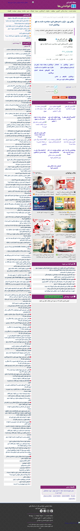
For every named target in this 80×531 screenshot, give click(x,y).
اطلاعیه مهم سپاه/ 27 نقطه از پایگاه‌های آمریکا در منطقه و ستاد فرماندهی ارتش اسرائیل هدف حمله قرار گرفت (18, 452)
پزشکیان (63, 97)
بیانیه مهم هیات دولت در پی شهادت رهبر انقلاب (18, 394)
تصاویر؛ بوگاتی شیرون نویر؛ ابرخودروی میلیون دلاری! (17, 288)
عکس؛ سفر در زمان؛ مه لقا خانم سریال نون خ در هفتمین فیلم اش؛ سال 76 (19, 307)
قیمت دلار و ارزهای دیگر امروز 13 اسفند (21, 180)
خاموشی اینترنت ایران (24, 482)
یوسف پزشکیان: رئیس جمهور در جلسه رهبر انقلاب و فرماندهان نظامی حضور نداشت (18, 263)
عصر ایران (68, 87)
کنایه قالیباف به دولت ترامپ (23, 60)
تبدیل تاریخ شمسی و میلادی (45, 520)
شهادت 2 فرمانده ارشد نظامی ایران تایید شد (19, 417)
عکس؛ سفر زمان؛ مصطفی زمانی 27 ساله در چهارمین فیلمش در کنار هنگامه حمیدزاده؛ (18, 349)
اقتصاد (9, 11)
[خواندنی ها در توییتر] (51, 512)
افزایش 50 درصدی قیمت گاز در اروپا (21, 162)
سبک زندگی (64, 11)
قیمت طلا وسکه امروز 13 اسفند (22, 173)
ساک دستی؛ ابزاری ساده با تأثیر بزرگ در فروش (18, 18)
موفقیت (53, 11)
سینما (36, 11)
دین (28, 11)
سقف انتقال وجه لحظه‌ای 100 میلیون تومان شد (19, 275)
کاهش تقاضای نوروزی (25, 461)
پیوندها (31, 516)
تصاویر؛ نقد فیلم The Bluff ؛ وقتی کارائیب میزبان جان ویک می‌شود (58, 279)
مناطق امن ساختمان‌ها (24, 470)
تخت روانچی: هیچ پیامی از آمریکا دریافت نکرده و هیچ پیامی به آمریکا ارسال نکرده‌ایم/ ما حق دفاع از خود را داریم (18, 96)
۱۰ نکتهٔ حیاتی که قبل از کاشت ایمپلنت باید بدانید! (17, 21)
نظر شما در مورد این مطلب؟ (52, 297)
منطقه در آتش (26, 477)
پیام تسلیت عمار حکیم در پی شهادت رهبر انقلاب (18, 430)
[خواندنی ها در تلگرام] (41, 512)
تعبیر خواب (37, 518)
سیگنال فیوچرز (72, 499)
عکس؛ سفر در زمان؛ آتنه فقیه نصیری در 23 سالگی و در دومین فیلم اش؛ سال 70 (18, 362)
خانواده (47, 11)
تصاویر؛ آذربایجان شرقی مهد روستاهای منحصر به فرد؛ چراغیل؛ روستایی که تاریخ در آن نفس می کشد (17, 296)
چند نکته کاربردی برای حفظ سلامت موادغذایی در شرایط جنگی (59, 275)
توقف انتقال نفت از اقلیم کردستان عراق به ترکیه (19, 153)
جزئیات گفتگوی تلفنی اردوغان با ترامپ (21, 346)
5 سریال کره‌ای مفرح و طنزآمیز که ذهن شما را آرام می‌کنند (60, 289)
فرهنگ (32, 11)
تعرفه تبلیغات (39, 516)
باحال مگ (73, 496)
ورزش (19, 11)
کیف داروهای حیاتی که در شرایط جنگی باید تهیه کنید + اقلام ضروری (58, 282)
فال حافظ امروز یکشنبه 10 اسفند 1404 (21, 303)
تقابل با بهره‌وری (26, 463)
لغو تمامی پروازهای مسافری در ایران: (21, 479)
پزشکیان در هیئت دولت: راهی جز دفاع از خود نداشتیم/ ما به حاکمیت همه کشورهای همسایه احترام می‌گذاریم (18, 69)
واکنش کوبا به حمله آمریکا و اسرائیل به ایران (19, 441)
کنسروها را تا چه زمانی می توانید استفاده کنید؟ (19, 182)
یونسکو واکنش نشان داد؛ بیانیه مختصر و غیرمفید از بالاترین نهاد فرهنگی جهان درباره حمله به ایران (18, 147)
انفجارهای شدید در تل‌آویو (23, 118)
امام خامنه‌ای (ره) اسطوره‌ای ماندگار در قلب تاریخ (18, 160)
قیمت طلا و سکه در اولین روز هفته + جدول (64, 284)
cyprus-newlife (66, 496)
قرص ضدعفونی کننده (24, 33)
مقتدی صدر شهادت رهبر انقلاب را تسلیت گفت (19, 396)
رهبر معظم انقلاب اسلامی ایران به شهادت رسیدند (18, 472)
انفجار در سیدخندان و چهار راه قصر (22, 266)
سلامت (24, 11)
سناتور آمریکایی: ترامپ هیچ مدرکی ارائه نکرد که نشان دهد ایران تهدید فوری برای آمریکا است (18, 375)
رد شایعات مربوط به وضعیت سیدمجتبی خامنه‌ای (18, 151)
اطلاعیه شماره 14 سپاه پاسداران (22, 144)
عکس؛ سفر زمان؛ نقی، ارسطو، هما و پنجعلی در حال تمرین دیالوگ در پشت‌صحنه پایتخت (18, 114)
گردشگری (41, 11)
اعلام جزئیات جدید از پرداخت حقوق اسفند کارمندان (18, 185)
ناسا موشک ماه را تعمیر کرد (23, 120)
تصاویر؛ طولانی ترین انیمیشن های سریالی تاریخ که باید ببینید (59, 286)
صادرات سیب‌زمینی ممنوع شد (23, 164)
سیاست (14, 11)
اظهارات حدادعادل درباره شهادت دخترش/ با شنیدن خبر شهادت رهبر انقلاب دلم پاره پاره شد (18, 427)
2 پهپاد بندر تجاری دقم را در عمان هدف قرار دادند (18, 260)
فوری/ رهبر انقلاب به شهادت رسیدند (21, 378)
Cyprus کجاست (56, 496)
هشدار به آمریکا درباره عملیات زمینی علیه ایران (19, 58)
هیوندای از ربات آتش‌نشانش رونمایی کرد (20, 122)
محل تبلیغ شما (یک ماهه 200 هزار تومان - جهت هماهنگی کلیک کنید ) (59, 492)
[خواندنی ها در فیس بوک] (45, 512)
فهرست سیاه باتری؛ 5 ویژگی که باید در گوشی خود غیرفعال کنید (59, 291)
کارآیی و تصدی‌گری (25, 465)
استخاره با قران (47, 518)
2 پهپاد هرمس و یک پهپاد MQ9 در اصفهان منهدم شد (17, 133)
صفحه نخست (72, 11)
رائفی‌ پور (55, 97)
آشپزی (58, 11)
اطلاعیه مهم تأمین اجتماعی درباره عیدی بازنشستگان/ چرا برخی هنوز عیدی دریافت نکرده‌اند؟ (18, 64)
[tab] (26, 43)
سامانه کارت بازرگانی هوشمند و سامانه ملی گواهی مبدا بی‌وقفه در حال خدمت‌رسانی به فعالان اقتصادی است (19, 127)
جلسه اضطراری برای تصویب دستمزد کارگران (64, 277)
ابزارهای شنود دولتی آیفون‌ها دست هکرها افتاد (19, 131)
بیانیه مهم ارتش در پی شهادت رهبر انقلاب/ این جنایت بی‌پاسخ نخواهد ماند (19, 445)
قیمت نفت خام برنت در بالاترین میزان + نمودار (19, 167)
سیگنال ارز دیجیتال (48, 496)
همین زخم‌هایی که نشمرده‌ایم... (67, 272)
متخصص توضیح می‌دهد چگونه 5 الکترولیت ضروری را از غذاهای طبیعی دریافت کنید (18, 201)
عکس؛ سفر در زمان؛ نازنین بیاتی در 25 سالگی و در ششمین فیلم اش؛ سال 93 (18, 320)
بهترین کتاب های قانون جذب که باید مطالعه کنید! (17, 26)
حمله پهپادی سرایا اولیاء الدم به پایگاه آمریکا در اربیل (17, 448)
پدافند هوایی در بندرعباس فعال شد (21, 420)
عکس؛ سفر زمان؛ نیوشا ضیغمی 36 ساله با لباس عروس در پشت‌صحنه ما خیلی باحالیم (19, 87)
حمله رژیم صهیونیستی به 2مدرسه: (21, 484)
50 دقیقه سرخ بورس (25, 468)
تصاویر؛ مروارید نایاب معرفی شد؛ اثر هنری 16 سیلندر (17, 282)
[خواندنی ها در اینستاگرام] (48, 512)
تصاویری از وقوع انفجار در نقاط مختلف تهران (19, 268)
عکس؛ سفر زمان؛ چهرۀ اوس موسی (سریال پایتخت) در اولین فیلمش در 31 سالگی (18, 209)
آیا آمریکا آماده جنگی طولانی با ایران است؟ (20, 475)
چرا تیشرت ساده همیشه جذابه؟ (21, 23)
